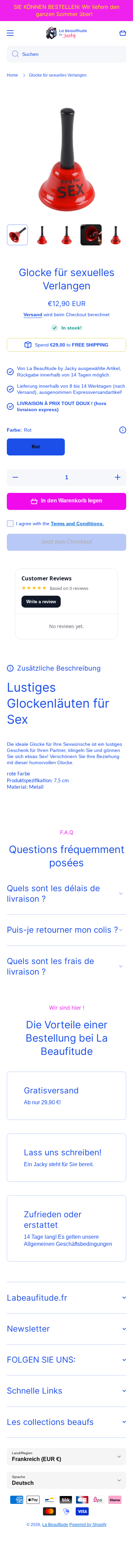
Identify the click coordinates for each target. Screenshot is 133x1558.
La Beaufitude (55, 1524)
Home (12, 75)
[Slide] (122, 430)
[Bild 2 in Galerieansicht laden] (42, 234)
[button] (122, 33)
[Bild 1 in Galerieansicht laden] (17, 234)
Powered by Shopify (87, 1524)
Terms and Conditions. (77, 523)
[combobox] (66, 54)
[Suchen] (13, 54)
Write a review (41, 601)
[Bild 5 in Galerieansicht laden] (115, 234)
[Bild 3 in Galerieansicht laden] (66, 234)
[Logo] (66, 33)
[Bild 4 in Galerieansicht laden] (91, 234)
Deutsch (23, 1483)
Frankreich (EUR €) (36, 1459)
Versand (33, 314)
